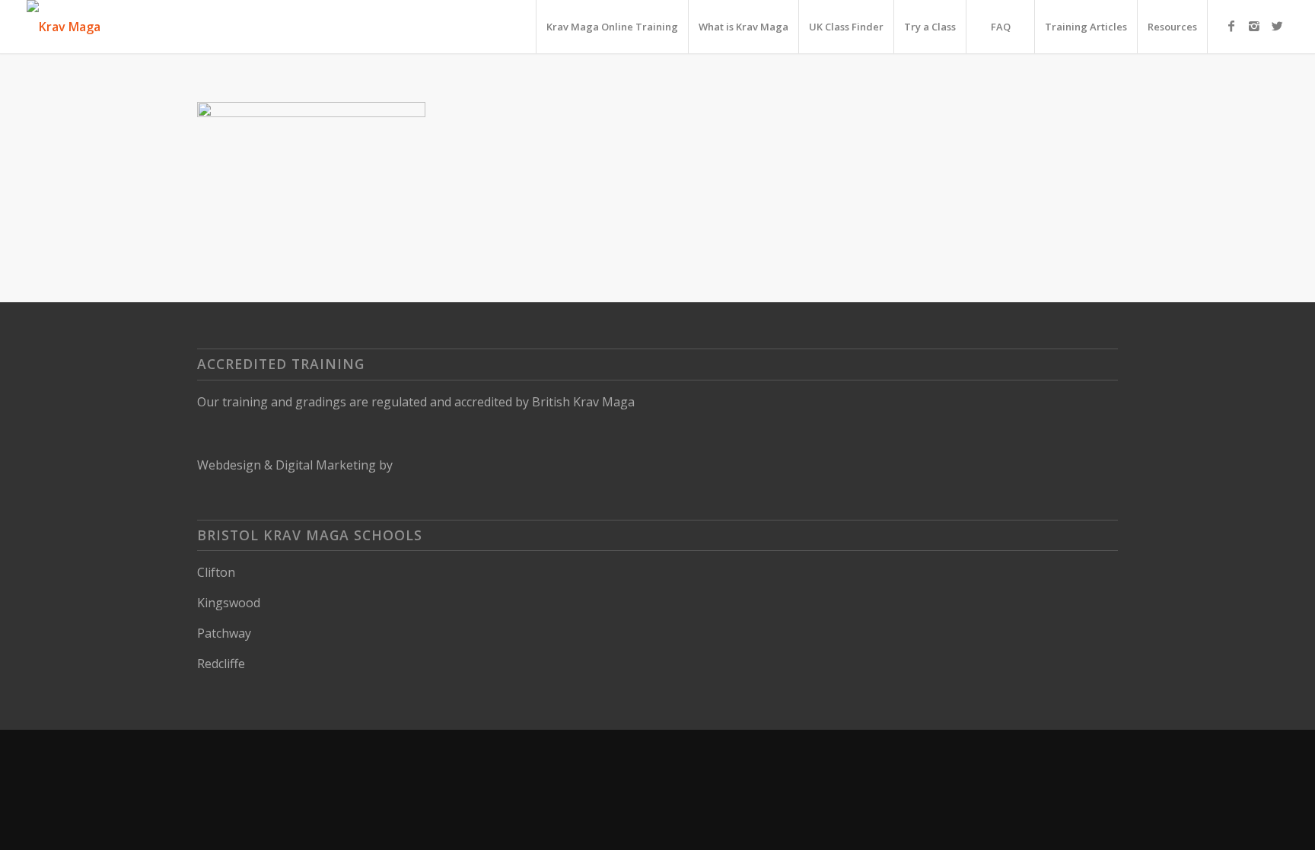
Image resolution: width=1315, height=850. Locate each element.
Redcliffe (221, 663)
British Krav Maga (583, 401)
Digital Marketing (325, 465)
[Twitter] (1277, 25)
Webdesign (229, 465)
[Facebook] (1231, 25)
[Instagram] (1254, 25)
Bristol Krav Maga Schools (309, 535)
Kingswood (228, 602)
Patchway (224, 633)
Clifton (216, 572)
